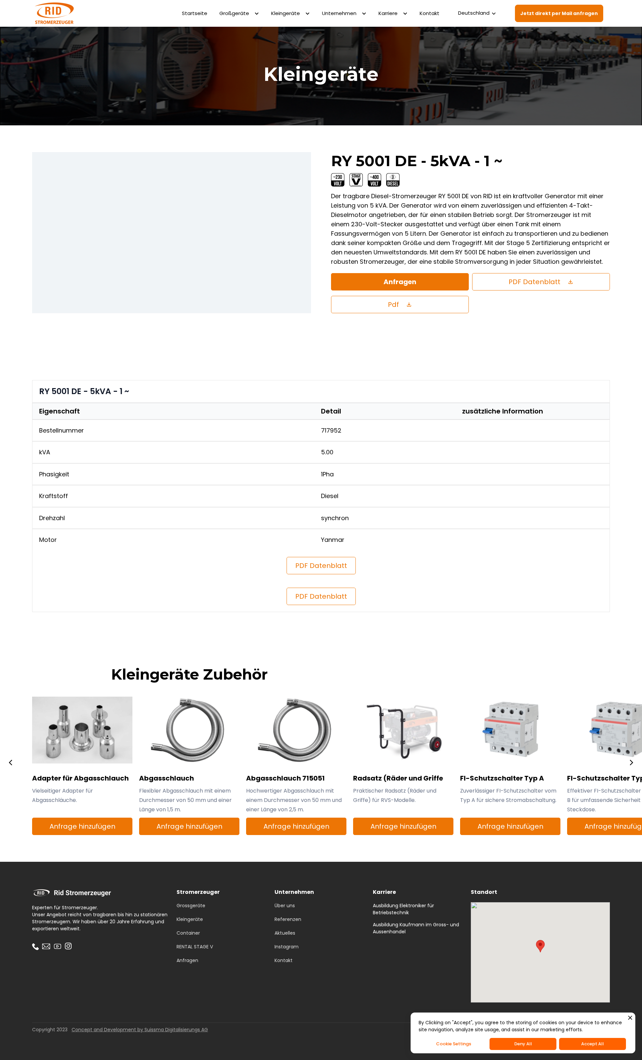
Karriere (388, 13)
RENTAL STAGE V (195, 946)
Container (188, 933)
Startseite (194, 13)
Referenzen (288, 919)
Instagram (287, 946)
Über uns (285, 905)
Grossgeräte (191, 905)
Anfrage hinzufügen (82, 826)
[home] (54, 13)
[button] (239, 13)
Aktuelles (285, 933)
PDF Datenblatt (321, 565)
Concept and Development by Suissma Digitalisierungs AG (140, 1029)
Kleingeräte (285, 13)
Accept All (592, 1044)
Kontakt (429, 13)
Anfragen (400, 281)
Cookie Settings (453, 1044)
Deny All (523, 1044)
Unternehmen (339, 13)
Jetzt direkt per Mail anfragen (559, 13)
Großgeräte (234, 13)
